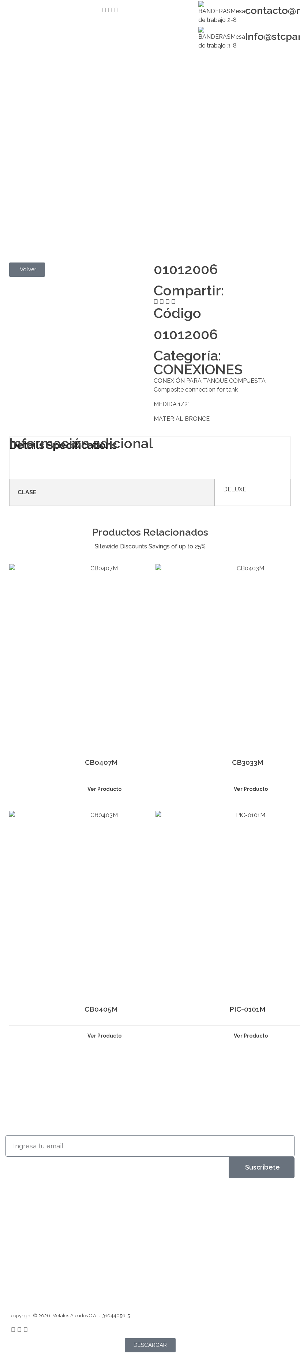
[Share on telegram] (167, 302)
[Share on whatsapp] (173, 302)
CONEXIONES (198, 369)
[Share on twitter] (162, 302)
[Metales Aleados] (36, 1210)
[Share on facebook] (156, 302)
